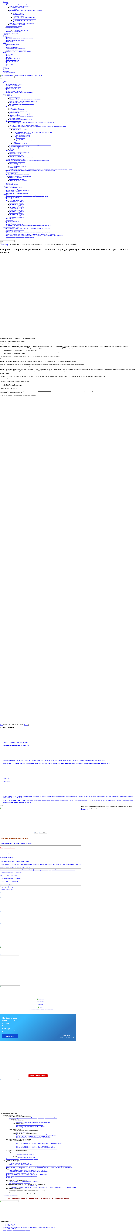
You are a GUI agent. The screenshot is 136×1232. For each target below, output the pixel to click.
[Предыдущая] (0, 805)
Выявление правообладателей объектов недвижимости (15, 867)
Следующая (10, 245)
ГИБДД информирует (6, 884)
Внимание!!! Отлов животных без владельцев (15, 742)
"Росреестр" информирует (7, 887)
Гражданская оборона (7, 848)
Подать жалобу (10, 1036)
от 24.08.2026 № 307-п (9, 1224)
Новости (26, 725)
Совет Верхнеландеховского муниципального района (14, 861)
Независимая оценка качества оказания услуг (40, 1009)
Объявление (6, 778)
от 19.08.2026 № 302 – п (9, 1225)
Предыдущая (3, 245)
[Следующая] (2, 805)
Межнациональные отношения (8, 875)
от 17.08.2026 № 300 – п (9, 1228)
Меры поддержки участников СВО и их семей (15, 843)
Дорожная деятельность (6, 889)
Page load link (84, 809)
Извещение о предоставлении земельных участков (16, 1230)
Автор (1, 725)
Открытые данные (6, 853)
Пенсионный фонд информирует (9, 881)
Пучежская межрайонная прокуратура (10, 878)
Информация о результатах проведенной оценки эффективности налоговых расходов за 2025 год (29, 1227)
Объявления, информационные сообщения (14, 838)
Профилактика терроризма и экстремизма (11, 872)
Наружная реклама (6, 857)
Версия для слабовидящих (38, 1075)
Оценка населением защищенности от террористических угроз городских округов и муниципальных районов (38, 1198)
